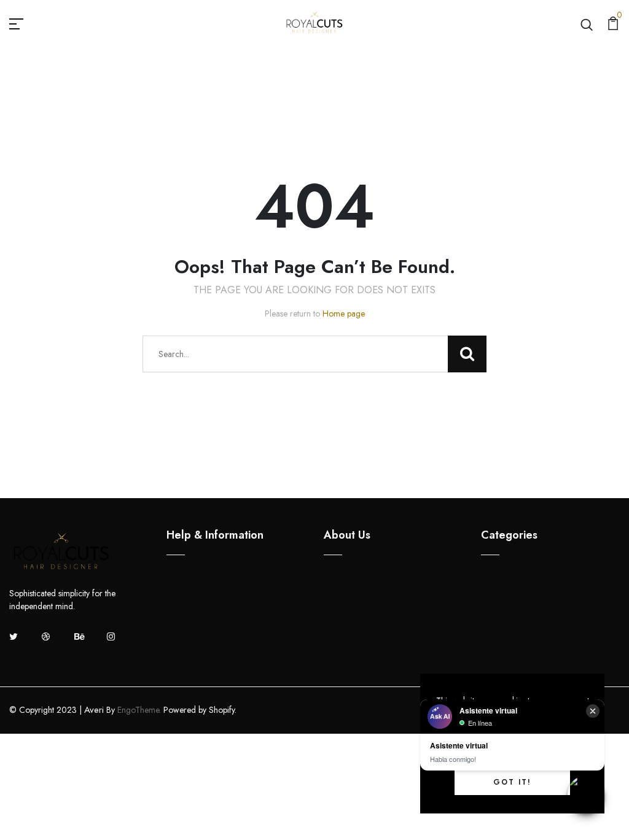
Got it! (512, 782)
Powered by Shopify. (198, 710)
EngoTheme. (139, 710)
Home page (343, 313)
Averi (94, 710)
